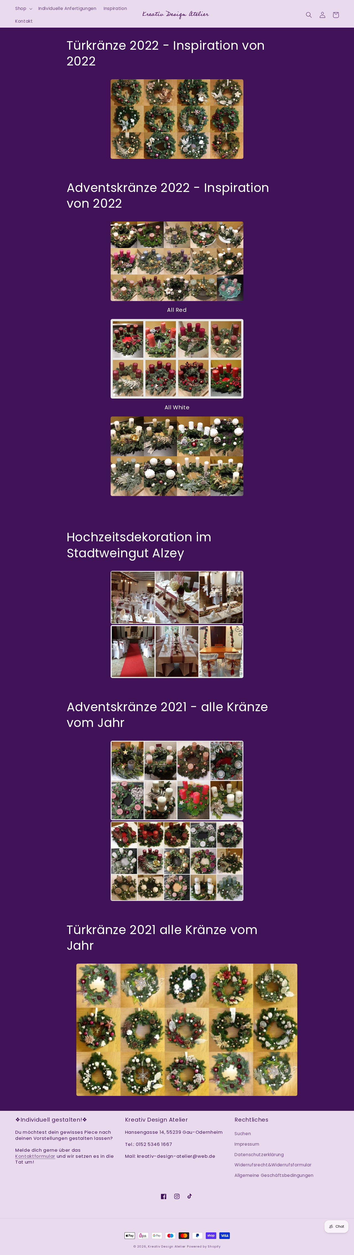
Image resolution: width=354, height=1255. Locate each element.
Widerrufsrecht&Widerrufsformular (273, 1165)
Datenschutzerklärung (259, 1155)
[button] (23, 8)
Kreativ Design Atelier (167, 1246)
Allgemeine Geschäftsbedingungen (274, 1175)
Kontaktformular (35, 1156)
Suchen (243, 1134)
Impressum (247, 1144)
